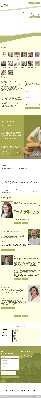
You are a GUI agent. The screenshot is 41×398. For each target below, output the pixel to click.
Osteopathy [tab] (4, 329)
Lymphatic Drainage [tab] (4, 336)
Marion (14, 331)
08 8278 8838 (34, 2)
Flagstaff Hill (15, 334)
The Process (34, 4)
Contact (38, 4)
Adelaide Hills (15, 336)
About (20, 4)
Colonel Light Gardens (17, 333)
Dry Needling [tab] (5, 332)
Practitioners (29, 4)
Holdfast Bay (15, 330)
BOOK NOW (35, 17)
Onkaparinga (15, 332)
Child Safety (33, 390)
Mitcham (14, 335)
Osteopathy (24, 4)
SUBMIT (32, 107)
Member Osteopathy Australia (30, 203)
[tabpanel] (25, 336)
